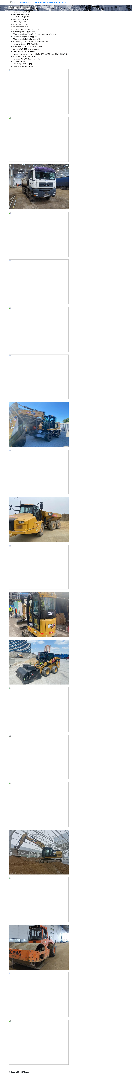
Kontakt (63, 2)
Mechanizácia (45, 2)
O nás (21, 2)
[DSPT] (14, 2)
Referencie (55, 2)
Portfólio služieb (31, 2)
